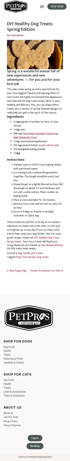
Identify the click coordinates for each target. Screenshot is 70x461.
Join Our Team (11, 417)
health (26, 253)
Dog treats (42, 257)
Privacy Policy (11, 421)
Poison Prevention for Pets (45, 271)
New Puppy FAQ (18, 271)
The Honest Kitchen (52, 245)
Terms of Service (12, 425)
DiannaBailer (17, 35)
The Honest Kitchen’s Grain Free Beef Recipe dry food (36, 135)
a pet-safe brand (48, 145)
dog (20, 253)
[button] (42, 6)
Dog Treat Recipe (25, 257)
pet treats (37, 253)
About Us (8, 413)
